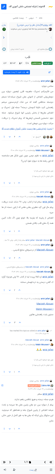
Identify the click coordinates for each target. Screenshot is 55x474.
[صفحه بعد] (4, 38)
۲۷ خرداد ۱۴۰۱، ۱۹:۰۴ (19, 271)
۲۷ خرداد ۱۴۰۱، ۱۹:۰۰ (18, 150)
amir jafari (45, 81)
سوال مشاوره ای (42, 49)
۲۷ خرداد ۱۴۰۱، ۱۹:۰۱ (19, 196)
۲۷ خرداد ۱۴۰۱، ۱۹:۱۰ (23, 298)
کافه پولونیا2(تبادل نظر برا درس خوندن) (34, 25)
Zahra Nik (45, 385)
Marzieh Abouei (43, 196)
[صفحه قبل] (51, 38)
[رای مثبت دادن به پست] (19, 137)
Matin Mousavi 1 (43, 150)
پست (31, 470)
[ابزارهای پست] (4, 137)
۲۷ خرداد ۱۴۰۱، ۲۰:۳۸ (36, 389)
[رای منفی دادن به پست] (9, 137)
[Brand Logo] (50, 6)
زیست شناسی (36, 63)
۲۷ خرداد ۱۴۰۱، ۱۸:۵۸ (22, 81)
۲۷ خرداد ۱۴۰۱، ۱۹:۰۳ (23, 244)
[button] (51, 470)
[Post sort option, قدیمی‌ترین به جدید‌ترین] (49, 72)
